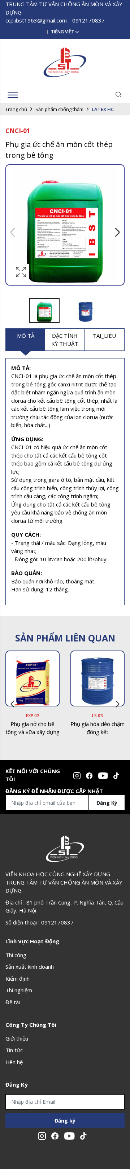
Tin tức (14, 1050)
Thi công (15, 955)
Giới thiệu (16, 1038)
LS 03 (97, 716)
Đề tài (12, 1002)
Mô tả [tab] (25, 335)
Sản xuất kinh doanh (29, 966)
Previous (12, 232)
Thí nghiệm (18, 990)
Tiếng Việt (62, 32)
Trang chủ (16, 109)
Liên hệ (14, 1062)
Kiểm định (17, 978)
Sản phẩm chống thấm (59, 109)
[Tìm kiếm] (118, 94)
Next (117, 232)
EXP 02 (32, 716)
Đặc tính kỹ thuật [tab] (64, 340)
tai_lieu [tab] (104, 335)
